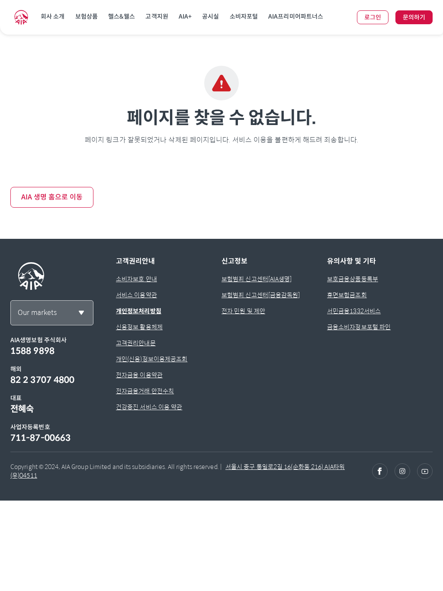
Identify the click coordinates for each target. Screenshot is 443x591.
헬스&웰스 (121, 16)
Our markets (37, 312)
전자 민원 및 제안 (243, 311)
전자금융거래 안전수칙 (145, 391)
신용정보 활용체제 (139, 327)
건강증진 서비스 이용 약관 (149, 407)
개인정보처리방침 (138, 311)
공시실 (210, 16)
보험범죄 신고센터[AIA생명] (257, 279)
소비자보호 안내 (136, 279)
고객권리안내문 (136, 343)
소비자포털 (244, 16)
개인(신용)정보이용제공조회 (151, 359)
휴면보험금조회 (347, 295)
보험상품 (86, 16)
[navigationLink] (21, 17)
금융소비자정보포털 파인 (359, 327)
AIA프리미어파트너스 (295, 16)
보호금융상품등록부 (352, 279)
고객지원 (156, 16)
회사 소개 (53, 16)
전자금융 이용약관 (139, 375)
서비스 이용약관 (136, 295)
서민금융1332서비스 (354, 311)
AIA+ (185, 16)
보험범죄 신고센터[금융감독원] (261, 295)
